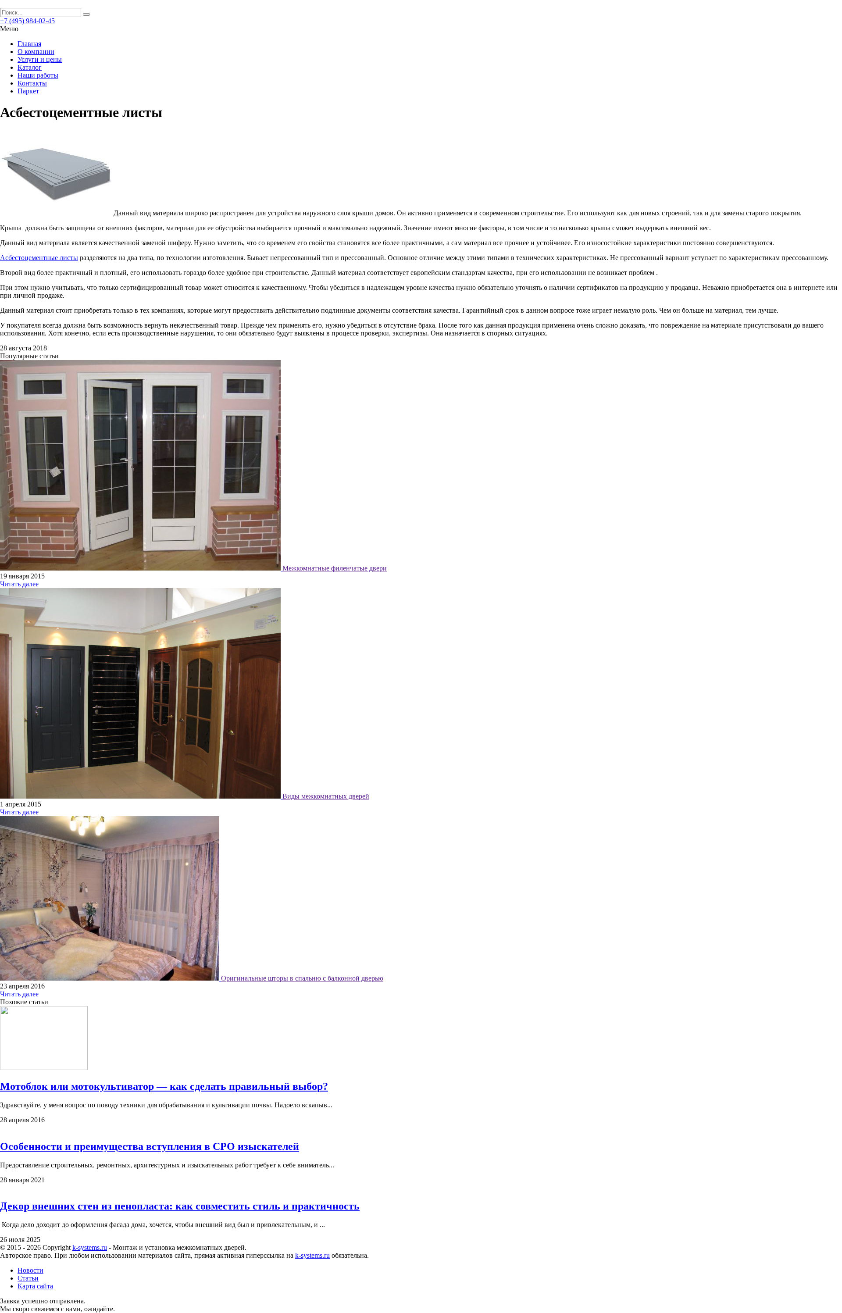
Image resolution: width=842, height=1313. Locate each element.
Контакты (32, 83)
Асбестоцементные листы (39, 257)
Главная (29, 43)
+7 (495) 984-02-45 (27, 21)
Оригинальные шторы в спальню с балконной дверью (302, 978)
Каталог (30, 67)
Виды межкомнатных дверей (325, 796)
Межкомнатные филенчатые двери (334, 568)
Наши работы (38, 75)
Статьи (28, 1278)
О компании (36, 51)
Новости (30, 1270)
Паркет (28, 91)
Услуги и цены (40, 59)
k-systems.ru (89, 1247)
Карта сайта (35, 1286)
